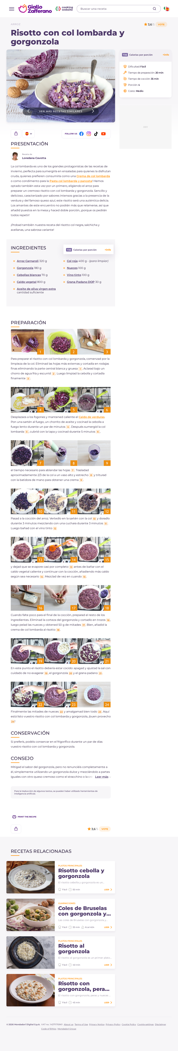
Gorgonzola (25, 268)
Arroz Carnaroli (28, 261)
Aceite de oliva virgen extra (36, 289)
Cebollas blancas (29, 275)
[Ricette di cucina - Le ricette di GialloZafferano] (166, 9)
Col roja (72, 261)
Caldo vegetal (27, 282)
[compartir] (16, 133)
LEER (106, 889)
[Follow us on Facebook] (82, 134)
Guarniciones (66, 903)
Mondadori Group (67, 1028)
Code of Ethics (48, 1028)
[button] (99, 776)
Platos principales (70, 865)
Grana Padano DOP (81, 282)
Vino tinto (74, 275)
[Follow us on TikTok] (96, 134)
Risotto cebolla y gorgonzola (81, 873)
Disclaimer (160, 1024)
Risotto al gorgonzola (74, 948)
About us (68, 1024)
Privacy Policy (113, 1024)
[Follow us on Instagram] (89, 134)
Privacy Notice (96, 1024)
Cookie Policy (129, 1024)
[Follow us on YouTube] (104, 134)
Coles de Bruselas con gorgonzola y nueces (82, 911)
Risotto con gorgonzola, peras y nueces (83, 986)
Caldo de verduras (91, 417)
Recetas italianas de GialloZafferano (46, 8)
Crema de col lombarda (93, 176)
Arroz (16, 24)
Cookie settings (145, 1024)
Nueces (72, 268)
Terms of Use (81, 1024)
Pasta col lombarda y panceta (71, 181)
